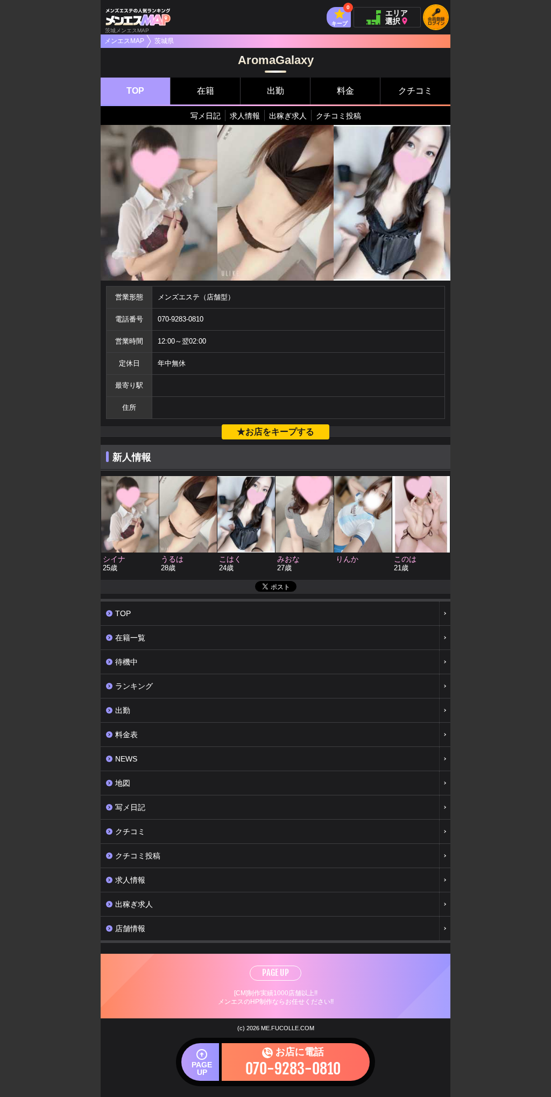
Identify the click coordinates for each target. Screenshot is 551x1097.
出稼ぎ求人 (288, 115)
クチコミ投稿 (338, 115)
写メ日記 (205, 115)
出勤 (275, 90)
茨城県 (164, 41)
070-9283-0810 (180, 319)
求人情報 (245, 115)
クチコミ (415, 90)
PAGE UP (275, 972)
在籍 (205, 90)
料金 (345, 90)
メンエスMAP (124, 41)
